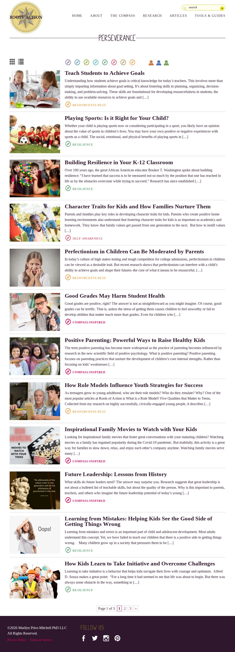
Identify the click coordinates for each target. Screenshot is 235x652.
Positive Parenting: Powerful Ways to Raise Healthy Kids (135, 340)
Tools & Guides (210, 15)
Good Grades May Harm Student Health (115, 296)
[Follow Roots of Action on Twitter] (95, 639)
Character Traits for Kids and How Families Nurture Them (138, 206)
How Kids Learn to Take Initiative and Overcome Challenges (140, 563)
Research (152, 15)
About (96, 15)
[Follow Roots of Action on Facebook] (84, 639)
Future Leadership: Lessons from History (116, 474)
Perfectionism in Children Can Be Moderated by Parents (134, 251)
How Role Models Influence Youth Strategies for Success (134, 385)
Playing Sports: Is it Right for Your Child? (117, 118)
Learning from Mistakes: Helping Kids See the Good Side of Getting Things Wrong (138, 521)
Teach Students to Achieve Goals (105, 73)
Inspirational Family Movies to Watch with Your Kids (131, 429)
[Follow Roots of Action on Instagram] (106, 639)
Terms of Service (41, 640)
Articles (178, 15)
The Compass (122, 15)
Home (77, 15)
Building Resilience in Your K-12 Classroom (119, 162)
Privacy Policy (16, 640)
